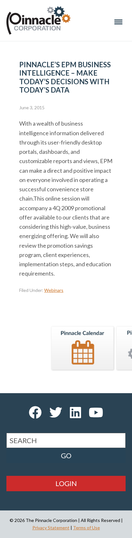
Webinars (53, 290)
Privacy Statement (51, 527)
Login (66, 483)
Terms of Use (86, 527)
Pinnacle (38, 20)
